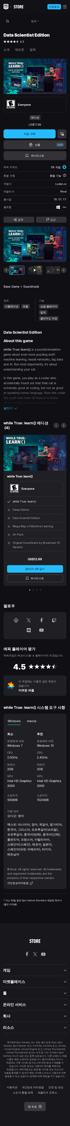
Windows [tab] (14, 721)
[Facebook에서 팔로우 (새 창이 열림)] (41, 621)
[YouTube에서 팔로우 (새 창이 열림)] (41, 630)
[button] (35, 408)
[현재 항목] (16, 270)
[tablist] (35, 721)
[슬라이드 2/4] (33, 590)
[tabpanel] (35, 763)
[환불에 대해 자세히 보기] (64, 175)
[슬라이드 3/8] (53, 270)
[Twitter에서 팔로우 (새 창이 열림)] (28, 621)
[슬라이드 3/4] (36, 590)
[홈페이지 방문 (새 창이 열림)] (16, 621)
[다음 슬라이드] (63, 270)
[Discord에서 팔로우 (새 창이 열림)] (28, 630)
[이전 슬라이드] (6, 270)
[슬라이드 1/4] (29, 590)
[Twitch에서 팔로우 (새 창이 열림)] (54, 621)
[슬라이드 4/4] (40, 590)
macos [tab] (32, 721)
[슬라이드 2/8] (35, 270)
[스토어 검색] (8, 21)
